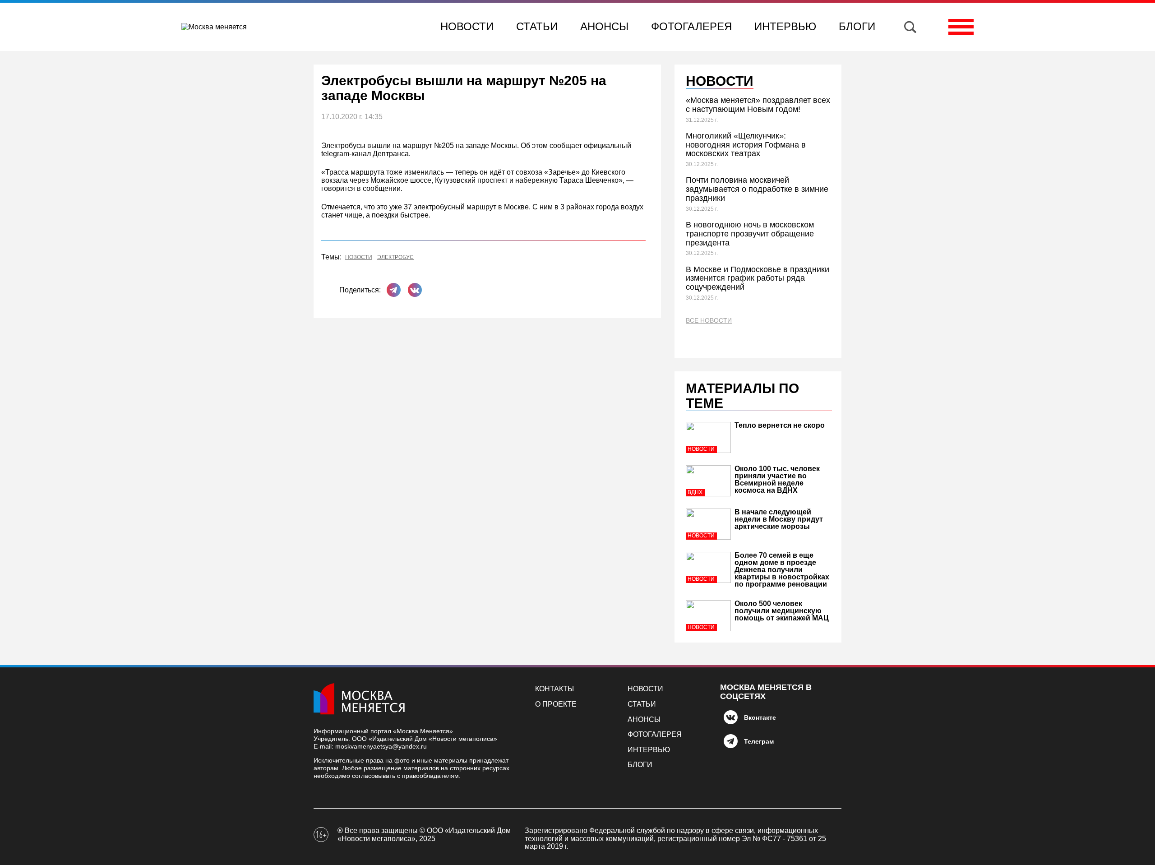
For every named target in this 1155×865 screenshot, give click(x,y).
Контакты (554, 689)
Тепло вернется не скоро (780, 425)
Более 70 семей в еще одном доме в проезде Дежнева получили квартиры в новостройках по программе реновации (782, 569)
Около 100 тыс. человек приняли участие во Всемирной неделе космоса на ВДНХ (777, 479)
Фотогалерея (691, 26)
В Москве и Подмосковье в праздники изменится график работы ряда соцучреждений (757, 278)
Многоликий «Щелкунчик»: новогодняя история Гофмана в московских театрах (746, 144)
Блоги (857, 26)
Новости (467, 26)
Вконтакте (760, 717)
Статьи (537, 26)
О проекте (556, 704)
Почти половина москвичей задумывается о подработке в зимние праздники (757, 189)
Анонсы (604, 26)
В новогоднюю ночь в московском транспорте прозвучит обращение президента (750, 233)
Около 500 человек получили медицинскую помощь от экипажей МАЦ (782, 611)
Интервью (785, 26)
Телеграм (759, 741)
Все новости (709, 320)
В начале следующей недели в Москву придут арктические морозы (779, 519)
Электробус (395, 257)
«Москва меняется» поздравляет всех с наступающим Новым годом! (758, 105)
